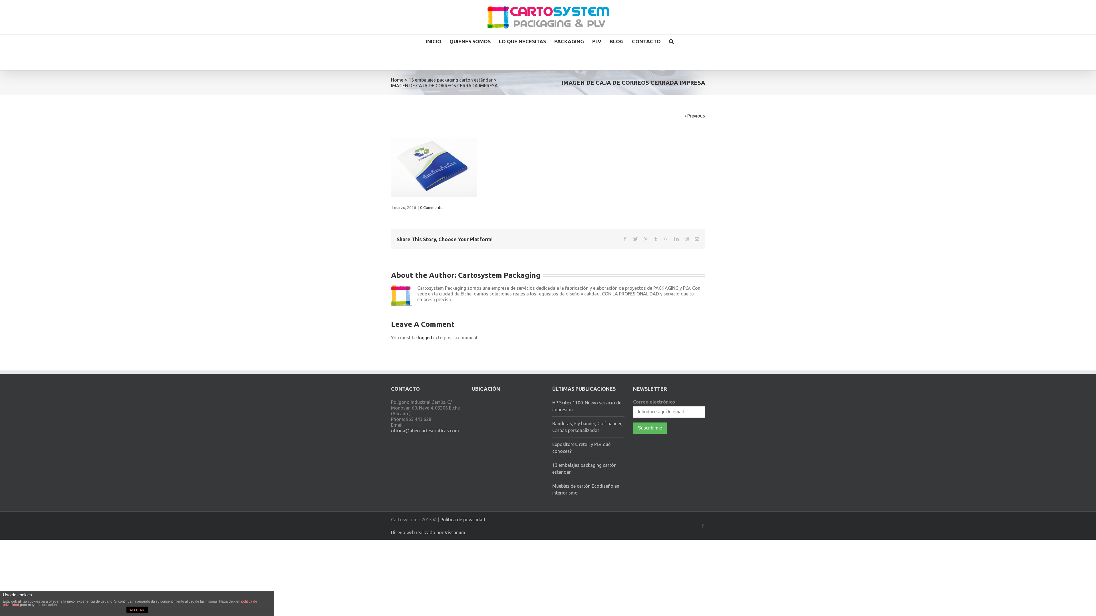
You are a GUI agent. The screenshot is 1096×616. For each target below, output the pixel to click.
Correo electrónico (654, 401)
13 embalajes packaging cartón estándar (584, 469)
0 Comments (431, 207)
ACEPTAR (137, 610)
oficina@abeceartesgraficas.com (425, 430)
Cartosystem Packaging (499, 275)
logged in (427, 337)
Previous (696, 115)
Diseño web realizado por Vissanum (428, 532)
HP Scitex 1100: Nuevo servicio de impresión (586, 406)
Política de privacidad (462, 519)
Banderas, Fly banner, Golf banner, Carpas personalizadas (587, 427)
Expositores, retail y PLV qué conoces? (581, 448)
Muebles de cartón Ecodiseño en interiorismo (585, 489)
